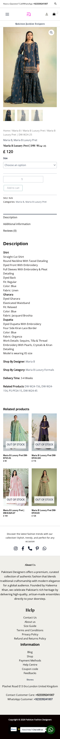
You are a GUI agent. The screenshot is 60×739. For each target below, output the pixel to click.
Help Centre (30, 664)
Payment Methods (30, 660)
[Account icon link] (46, 14)
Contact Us (30, 617)
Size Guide (30, 626)
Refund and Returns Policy (30, 638)
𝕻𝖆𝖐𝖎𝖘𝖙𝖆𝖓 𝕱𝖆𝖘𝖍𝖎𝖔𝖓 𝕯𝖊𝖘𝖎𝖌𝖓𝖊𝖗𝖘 (30, 23)
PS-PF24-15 (15, 390)
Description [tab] (10, 217)
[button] (55, 4)
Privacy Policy (30, 634)
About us (30, 622)
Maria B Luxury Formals (40, 370)
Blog (30, 652)
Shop (30, 656)
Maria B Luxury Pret (34, 130)
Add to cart (13, 188)
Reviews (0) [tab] (9, 230)
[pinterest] (37, 548)
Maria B (16, 130)
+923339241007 (40, 3)
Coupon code (30, 669)
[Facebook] (22, 548)
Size (5, 158)
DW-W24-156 (32, 386)
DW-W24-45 (30, 390)
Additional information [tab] (17, 224)
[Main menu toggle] (7, 14)
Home (6, 130)
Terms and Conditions (30, 630)
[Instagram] (15, 548)
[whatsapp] (44, 548)
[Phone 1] (30, 548)
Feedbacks (30, 673)
